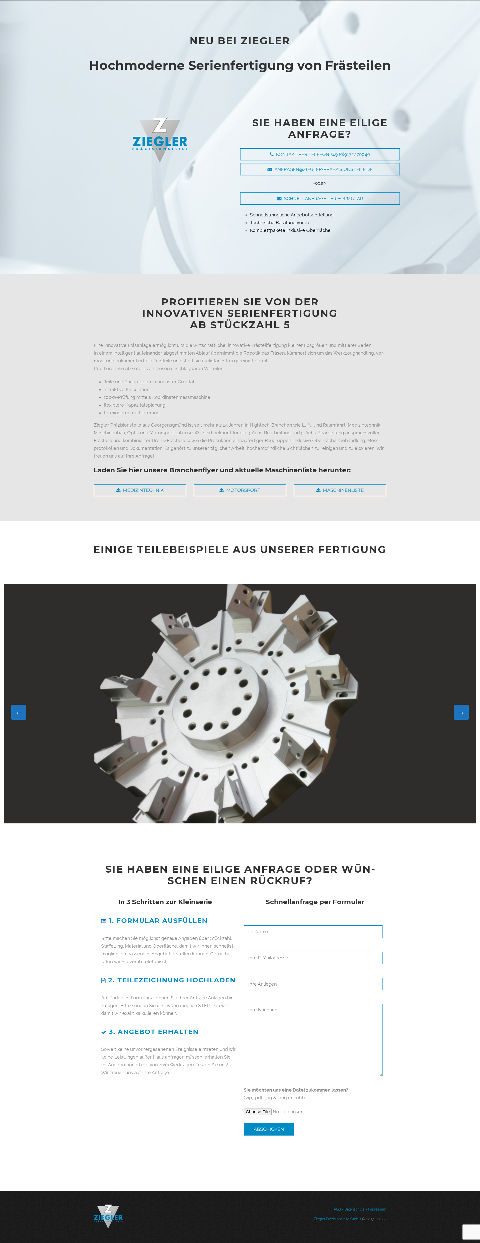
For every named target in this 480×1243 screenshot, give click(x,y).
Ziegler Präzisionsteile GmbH (337, 1219)
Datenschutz (354, 1209)
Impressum (377, 1209)
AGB (337, 1209)
